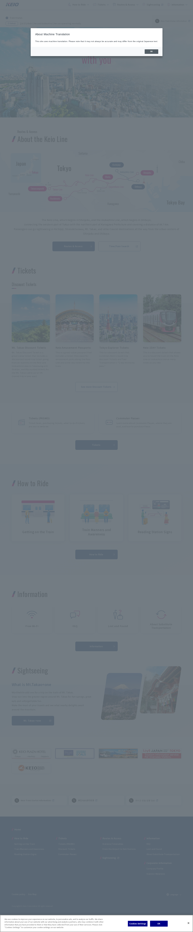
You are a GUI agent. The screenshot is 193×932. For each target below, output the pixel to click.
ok (151, 51)
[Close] (188, 923)
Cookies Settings (137, 923)
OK (158, 923)
